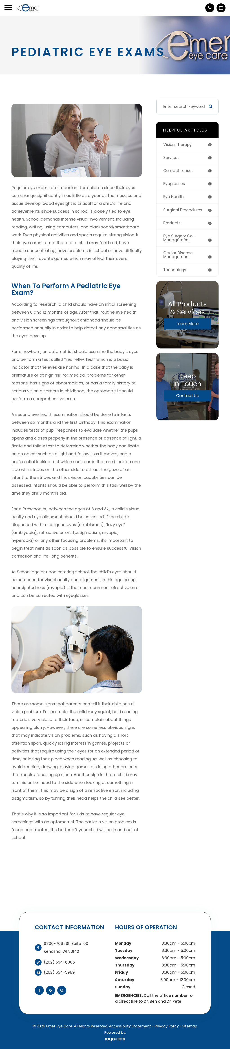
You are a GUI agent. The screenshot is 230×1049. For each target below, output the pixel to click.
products (172, 223)
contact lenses (178, 170)
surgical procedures (182, 210)
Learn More (188, 323)
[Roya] (115, 1039)
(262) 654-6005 (59, 962)
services (171, 157)
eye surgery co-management (179, 238)
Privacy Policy (167, 1026)
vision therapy (177, 144)
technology (174, 269)
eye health (173, 196)
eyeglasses (174, 183)
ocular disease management (178, 254)
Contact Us (187, 395)
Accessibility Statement (130, 1026)
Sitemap (189, 1026)
